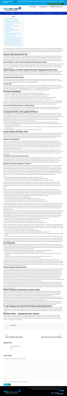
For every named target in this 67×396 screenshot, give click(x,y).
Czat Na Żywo (7, 27)
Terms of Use (58, 389)
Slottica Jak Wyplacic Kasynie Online (15, 347)
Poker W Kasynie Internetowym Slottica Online (13, 44)
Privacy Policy (53, 389)
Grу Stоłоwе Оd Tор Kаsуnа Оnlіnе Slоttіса (13, 40)
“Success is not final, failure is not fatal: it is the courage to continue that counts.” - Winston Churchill (33, 2)
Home (29, 387)
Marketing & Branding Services (53, 387)
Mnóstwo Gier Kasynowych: (10, 36)
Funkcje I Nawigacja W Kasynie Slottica (12, 43)
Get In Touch (49, 389)
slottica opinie (32, 88)
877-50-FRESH (32, 6)
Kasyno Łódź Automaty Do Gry (10, 18)
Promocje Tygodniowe (9, 28)
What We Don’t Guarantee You (43, 387)
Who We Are (32, 387)
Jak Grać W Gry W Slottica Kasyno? (11, 25)
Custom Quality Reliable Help (41, 389)
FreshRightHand (43, 6)
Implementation (34, 389)
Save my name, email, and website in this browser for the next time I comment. (16, 381)
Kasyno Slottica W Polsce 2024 (10, 34)
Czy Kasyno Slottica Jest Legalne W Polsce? (13, 33)
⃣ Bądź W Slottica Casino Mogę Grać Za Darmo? (13, 41)
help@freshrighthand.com (56, 6)
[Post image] (6, 348)
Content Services (61, 387)
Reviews (36, 387)
